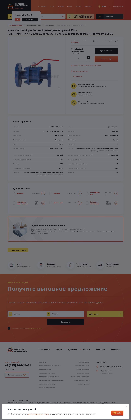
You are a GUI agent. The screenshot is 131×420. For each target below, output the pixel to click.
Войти (119, 413)
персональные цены (38, 414)
